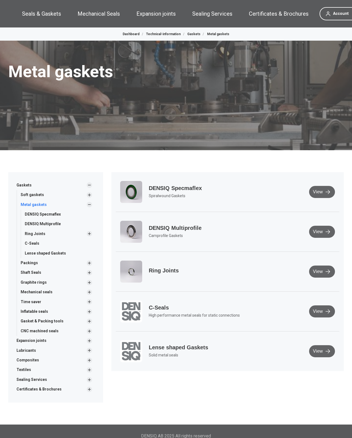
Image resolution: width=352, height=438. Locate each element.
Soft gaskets (32, 195)
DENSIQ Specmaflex (43, 214)
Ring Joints (35, 233)
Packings (29, 263)
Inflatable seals (34, 311)
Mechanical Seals (99, 13)
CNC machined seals (40, 331)
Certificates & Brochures (279, 13)
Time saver (31, 302)
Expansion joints (156, 13)
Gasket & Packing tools (42, 321)
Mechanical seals (37, 292)
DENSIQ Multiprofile (43, 224)
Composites (27, 360)
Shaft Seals (31, 272)
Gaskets (24, 185)
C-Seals (32, 243)
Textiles (23, 369)
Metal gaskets (34, 204)
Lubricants (26, 350)
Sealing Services (212, 13)
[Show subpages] (89, 185)
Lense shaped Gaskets (45, 253)
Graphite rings (34, 282)
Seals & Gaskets (41, 13)
